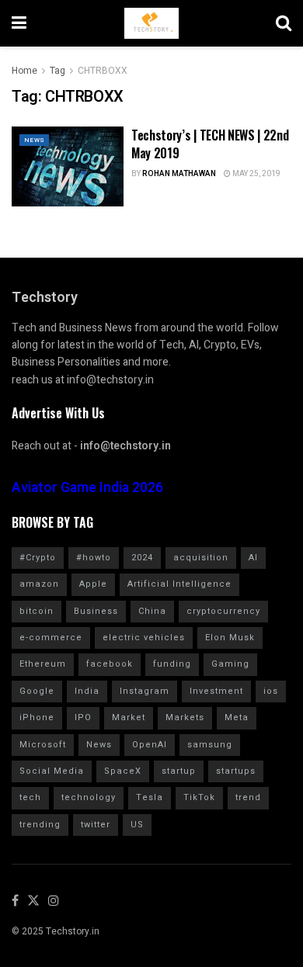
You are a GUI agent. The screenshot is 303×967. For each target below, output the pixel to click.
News (34, 140)
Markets (184, 717)
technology (88, 797)
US (137, 824)
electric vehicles (144, 637)
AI (253, 557)
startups (236, 771)
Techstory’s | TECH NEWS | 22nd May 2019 (209, 143)
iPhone (36, 717)
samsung (209, 744)
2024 (142, 557)
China (152, 611)
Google (36, 691)
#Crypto (37, 557)
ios (270, 691)
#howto (93, 557)
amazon (39, 584)
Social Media (51, 771)
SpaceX (122, 771)
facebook (109, 664)
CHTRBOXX (102, 71)
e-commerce (50, 637)
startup (179, 771)
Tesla (149, 797)
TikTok (199, 797)
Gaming (230, 664)
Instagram (144, 691)
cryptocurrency (223, 611)
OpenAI (149, 744)
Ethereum (42, 664)
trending (40, 824)
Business (96, 611)
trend (248, 797)
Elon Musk (230, 637)
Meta (237, 717)
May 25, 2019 (255, 173)
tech (30, 797)
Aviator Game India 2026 (87, 487)
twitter (95, 824)
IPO (83, 717)
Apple (93, 584)
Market (128, 717)
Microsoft (42, 744)
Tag (57, 71)
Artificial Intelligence (179, 584)
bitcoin (36, 611)
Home (24, 71)
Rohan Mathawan (179, 173)
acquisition (200, 557)
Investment (216, 691)
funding (172, 664)
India (87, 691)
